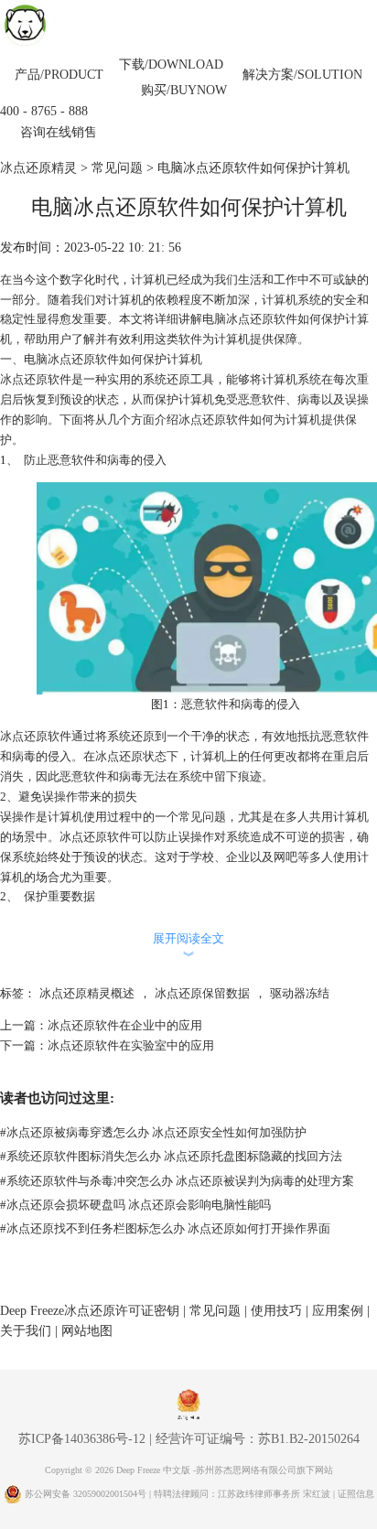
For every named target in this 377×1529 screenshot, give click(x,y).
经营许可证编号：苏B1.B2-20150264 (258, 1439)
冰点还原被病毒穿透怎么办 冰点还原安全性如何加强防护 (153, 1132)
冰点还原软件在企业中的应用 (125, 1025)
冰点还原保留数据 (202, 993)
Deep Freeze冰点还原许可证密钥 (89, 1311)
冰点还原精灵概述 (87, 993)
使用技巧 (276, 1311)
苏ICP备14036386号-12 (81, 1439)
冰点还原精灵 (38, 168)
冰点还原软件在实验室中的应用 (131, 1045)
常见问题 (117, 168)
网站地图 (87, 1331)
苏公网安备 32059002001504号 (87, 1494)
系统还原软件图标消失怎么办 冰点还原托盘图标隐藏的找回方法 (171, 1156)
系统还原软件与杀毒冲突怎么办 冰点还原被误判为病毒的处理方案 (177, 1181)
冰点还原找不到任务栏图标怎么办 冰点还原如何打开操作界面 (165, 1228)
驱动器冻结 (299, 993)
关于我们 (25, 1331)
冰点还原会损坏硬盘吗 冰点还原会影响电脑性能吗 (135, 1204)
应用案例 (337, 1311)
